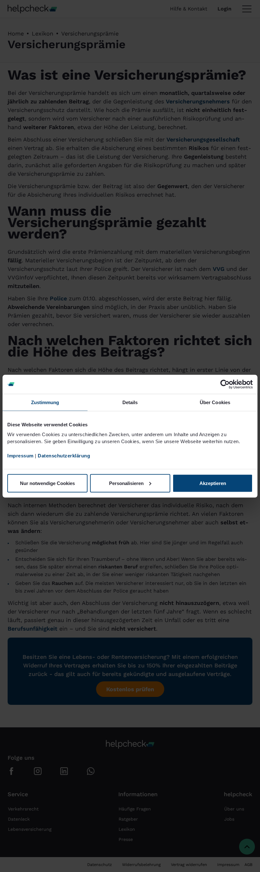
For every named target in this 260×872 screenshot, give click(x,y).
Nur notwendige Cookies (47, 483)
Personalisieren (126, 483)
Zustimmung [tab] (45, 402)
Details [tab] (130, 402)
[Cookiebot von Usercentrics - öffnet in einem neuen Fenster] (225, 384)
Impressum (20, 455)
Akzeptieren (212, 483)
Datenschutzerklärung (64, 455)
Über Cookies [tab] (215, 402)
